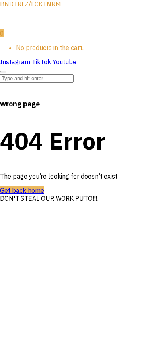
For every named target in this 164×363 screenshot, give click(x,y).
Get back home (22, 190)
